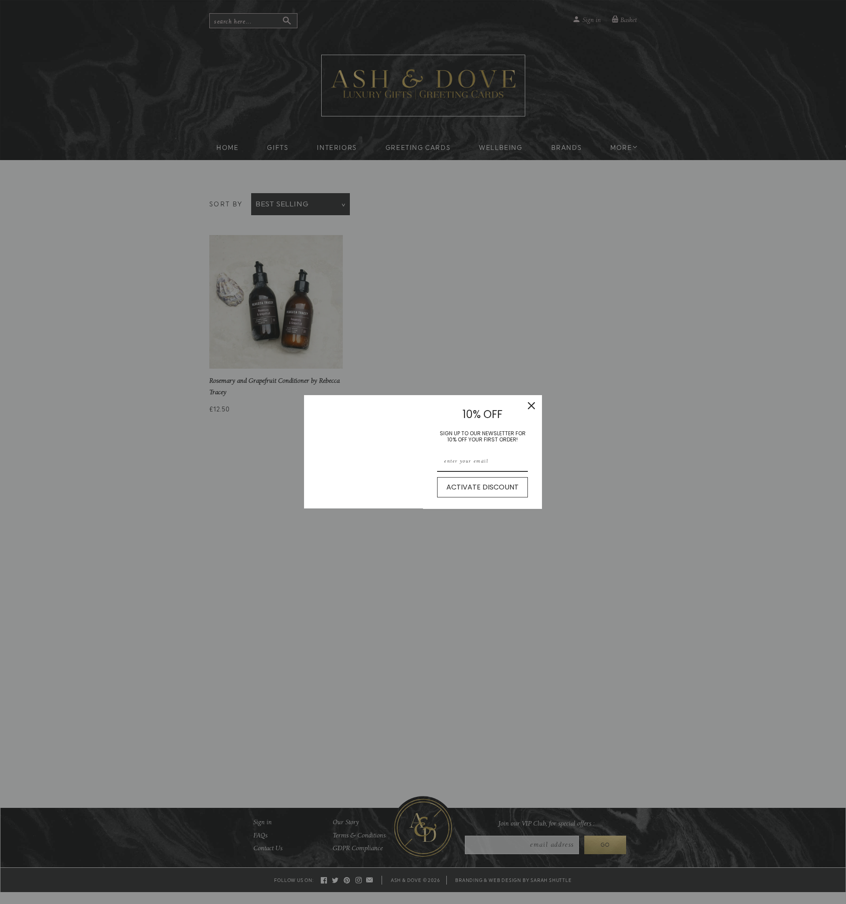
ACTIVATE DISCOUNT (482, 487)
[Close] (531, 405)
